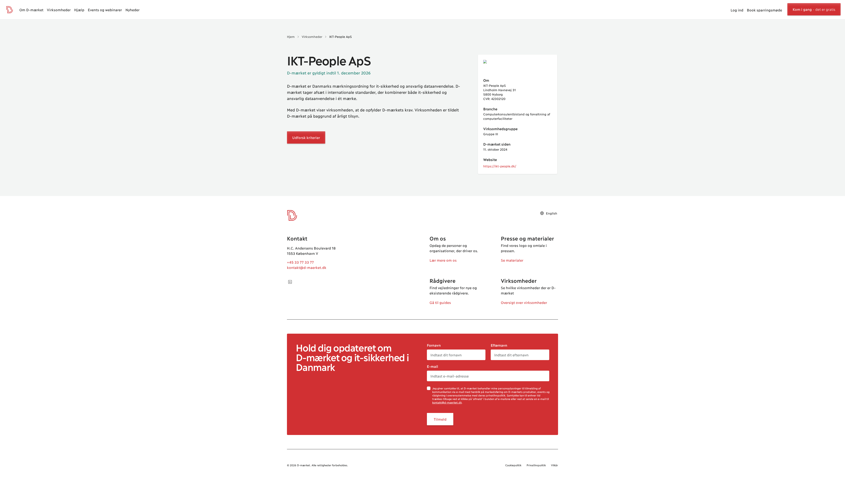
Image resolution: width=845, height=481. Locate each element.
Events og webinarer (105, 9)
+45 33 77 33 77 (300, 262)
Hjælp (79, 9)
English (551, 213)
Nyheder (132, 9)
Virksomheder (59, 9)
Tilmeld (440, 419)
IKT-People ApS (340, 36)
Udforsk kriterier (306, 137)
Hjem (291, 36)
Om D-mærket (31, 9)
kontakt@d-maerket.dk (306, 267)
